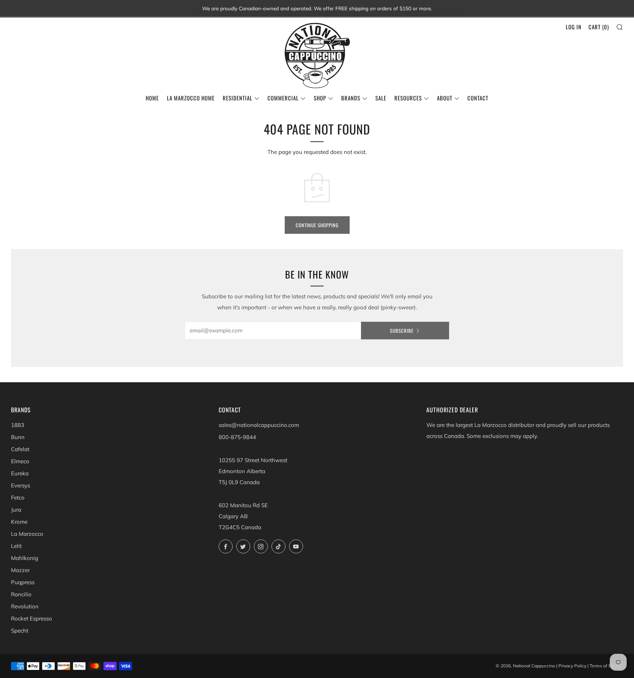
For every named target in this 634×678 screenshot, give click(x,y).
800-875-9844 (237, 437)
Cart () (599, 27)
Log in (574, 27)
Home (152, 98)
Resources (408, 98)
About (444, 98)
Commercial (283, 98)
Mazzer (20, 570)
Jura (16, 509)
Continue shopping (317, 225)
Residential (237, 98)
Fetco (18, 497)
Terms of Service (606, 665)
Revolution (25, 606)
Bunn (18, 437)
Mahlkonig (24, 557)
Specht (19, 630)
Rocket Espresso (31, 618)
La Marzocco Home (191, 98)
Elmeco (20, 461)
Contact (477, 98)
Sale (380, 98)
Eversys (20, 485)
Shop (320, 98)
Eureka (20, 473)
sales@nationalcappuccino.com (259, 424)
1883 (17, 424)
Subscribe (401, 330)
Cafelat (20, 449)
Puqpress (22, 582)
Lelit (16, 545)
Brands (350, 98)
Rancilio (21, 594)
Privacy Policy (572, 665)
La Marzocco (27, 533)
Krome (19, 521)
